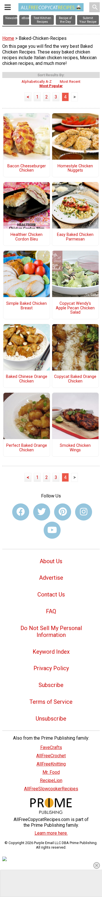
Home (8, 38)
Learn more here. (51, 833)
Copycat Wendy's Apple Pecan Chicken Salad (75, 308)
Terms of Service (51, 701)
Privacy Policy (51, 668)
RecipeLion (51, 780)
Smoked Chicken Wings (75, 447)
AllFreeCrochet (51, 755)
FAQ (51, 611)
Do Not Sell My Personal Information (51, 631)
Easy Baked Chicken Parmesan (75, 237)
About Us (51, 561)
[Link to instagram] (83, 511)
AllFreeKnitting (51, 764)
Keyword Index (51, 651)
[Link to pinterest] (62, 511)
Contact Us (51, 594)
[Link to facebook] (20, 511)
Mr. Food (51, 772)
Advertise (51, 577)
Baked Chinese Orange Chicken (26, 379)
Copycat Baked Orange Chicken (75, 379)
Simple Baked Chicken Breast (26, 305)
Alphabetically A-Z (37, 81)
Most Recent (70, 81)
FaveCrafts (51, 747)
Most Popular (51, 86)
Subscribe (51, 685)
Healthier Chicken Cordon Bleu (26, 237)
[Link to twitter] (41, 511)
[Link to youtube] (52, 530)
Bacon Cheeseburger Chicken (26, 168)
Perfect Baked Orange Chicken (26, 447)
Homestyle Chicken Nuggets (75, 168)
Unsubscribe (51, 718)
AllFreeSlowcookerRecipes (51, 788)
